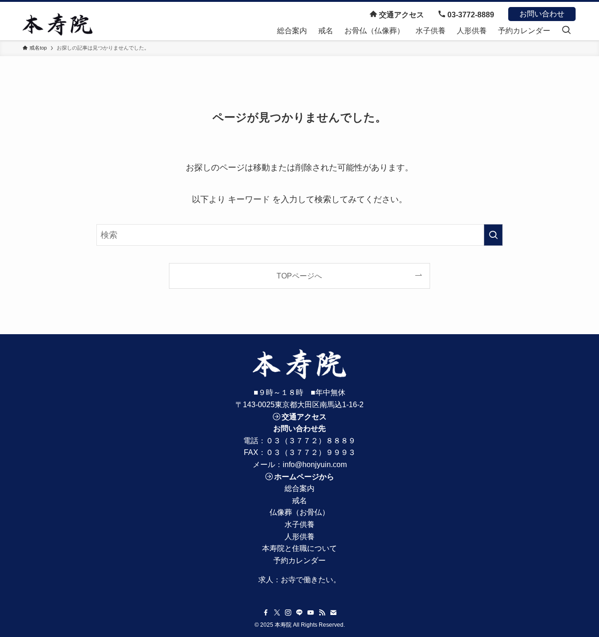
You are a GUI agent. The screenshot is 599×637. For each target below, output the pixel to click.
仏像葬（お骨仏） (299, 512)
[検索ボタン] (566, 30)
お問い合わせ (541, 14)
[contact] (333, 612)
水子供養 (299, 524)
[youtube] (311, 612)
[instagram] (288, 612)
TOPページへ (299, 275)
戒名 (299, 501)
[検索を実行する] (493, 235)
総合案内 (299, 488)
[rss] (322, 612)
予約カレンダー (299, 560)
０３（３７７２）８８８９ (311, 441)
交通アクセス (400, 15)
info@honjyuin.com (315, 465)
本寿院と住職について (299, 548)
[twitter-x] (277, 612)
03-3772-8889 (470, 15)
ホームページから (304, 477)
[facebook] (266, 612)
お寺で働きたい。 (311, 580)
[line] (299, 612)
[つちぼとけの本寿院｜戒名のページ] (57, 24)
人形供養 (299, 537)
